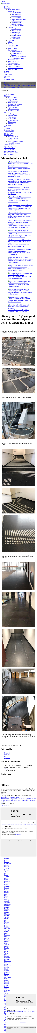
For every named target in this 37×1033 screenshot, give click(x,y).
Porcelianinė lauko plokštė (18, 56)
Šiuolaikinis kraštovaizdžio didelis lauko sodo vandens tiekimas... (19, 277)
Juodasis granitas (16, 29)
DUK (6, 77)
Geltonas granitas (16, 35)
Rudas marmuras (16, 17)
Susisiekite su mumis (10, 79)
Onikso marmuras (13, 47)
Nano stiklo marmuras (17, 58)
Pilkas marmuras (16, 14)
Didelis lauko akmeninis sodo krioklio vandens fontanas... (18, 285)
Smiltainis (10, 43)
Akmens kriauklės (13, 63)
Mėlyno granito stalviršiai (13, 800)
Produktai (7, 8)
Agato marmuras (12, 48)
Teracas (13, 55)
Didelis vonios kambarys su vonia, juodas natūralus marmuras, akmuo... (19, 236)
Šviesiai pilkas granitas (24, 798)
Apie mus (7, 76)
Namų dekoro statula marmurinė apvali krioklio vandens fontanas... (19, 269)
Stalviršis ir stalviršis (13, 61)
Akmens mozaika (13, 60)
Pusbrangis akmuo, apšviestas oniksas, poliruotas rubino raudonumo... (19, 245)
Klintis (10, 42)
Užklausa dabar (5, 794)
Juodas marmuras (16, 16)
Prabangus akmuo (13, 45)
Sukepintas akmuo (16, 51)
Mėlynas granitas (16, 30)
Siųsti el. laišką (5, 805)
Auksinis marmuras (16, 21)
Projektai (6, 71)
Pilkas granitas (15, 32)
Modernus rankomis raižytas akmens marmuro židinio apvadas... (18, 183)
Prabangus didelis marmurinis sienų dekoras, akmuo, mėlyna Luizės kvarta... (19, 167)
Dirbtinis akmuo (12, 50)
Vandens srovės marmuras (15, 68)
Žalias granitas (15, 37)
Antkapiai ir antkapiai (14, 64)
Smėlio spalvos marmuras (18, 19)
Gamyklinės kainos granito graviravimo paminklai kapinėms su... (19, 209)
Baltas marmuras (16, 12)
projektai (6, 84)
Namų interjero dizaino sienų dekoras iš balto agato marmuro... (19, 175)
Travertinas (11, 40)
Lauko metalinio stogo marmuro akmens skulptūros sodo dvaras (19, 301)
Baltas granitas (15, 34)
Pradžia (6, 6)
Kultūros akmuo (12, 69)
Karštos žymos (5, 797)
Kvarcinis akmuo (16, 53)
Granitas (10, 27)
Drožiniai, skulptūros (14, 66)
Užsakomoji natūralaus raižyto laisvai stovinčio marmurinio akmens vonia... (18, 310)
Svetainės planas (14, 797)
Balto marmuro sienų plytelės (9, 798)
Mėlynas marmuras (16, 24)
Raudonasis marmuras (17, 25)
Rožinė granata (15, 38)
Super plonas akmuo (13, 9)
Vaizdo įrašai (8, 74)
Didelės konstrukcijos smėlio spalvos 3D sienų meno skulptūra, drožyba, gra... (19, 226)
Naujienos (7, 73)
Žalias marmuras (16, 22)
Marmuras (11, 11)
